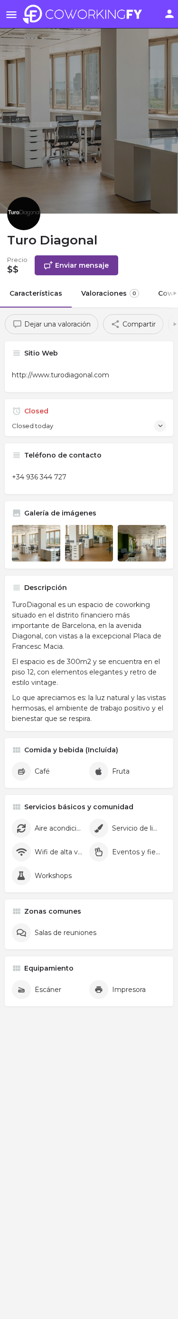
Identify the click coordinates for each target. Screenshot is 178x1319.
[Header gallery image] (89, 107)
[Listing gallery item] (36, 543)
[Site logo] (85, 14)
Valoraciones (108, 293)
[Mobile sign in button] (169, 14)
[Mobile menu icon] (11, 14)
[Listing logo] (23, 213)
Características (35, 293)
